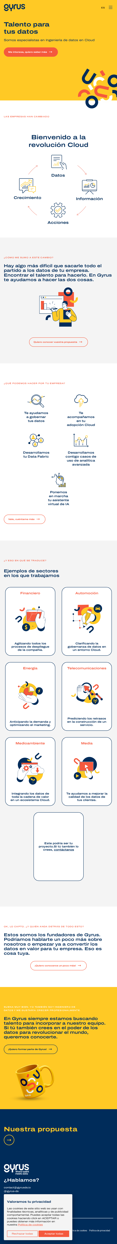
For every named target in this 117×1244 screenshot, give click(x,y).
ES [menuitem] (103, 8)
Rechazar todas (22, 1233)
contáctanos (64, 849)
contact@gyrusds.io (17, 1187)
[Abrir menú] (110, 7)
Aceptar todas (53, 1233)
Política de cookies (30, 1224)
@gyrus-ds (11, 1191)
